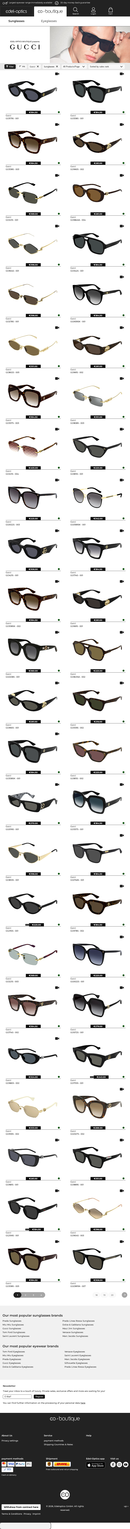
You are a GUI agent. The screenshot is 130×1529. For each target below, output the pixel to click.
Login (93, 14)
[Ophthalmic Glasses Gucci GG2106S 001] (32, 1207)
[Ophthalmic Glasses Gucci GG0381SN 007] (97, 1258)
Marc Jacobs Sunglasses (75, 1336)
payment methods (54, 1440)
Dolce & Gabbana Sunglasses (78, 1324)
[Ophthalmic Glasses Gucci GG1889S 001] (97, 1156)
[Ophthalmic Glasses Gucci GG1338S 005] (32, 1258)
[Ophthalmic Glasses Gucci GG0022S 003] (32, 496)
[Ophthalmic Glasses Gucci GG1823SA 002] (97, 648)
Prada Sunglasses (12, 1321)
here (83, 1403)
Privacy (27, 1514)
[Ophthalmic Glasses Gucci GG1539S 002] (97, 699)
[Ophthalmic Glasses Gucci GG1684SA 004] (97, 191)
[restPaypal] (20, 1464)
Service (48, 1435)
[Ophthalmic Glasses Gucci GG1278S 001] (32, 293)
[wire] (7, 1469)
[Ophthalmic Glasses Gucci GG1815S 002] (97, 750)
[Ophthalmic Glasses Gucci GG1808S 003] (97, 394)
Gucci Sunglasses (12, 1328)
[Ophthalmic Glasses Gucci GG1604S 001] (32, 242)
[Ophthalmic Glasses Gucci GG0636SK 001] (97, 293)
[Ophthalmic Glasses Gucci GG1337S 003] (32, 394)
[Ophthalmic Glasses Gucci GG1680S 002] (32, 1054)
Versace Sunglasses (72, 1332)
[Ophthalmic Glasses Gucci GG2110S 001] (32, 902)
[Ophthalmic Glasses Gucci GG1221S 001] (32, 191)
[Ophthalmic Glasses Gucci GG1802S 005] (32, 344)
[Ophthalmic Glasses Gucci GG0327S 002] (97, 1105)
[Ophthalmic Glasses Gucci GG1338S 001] (97, 90)
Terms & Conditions (12, 1514)
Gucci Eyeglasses (12, 1363)
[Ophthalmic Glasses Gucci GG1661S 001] (97, 597)
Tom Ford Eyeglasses (14, 1351)
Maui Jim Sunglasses (73, 1328)
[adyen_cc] (4, 1464)
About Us (7, 1435)
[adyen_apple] (29, 1464)
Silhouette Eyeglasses (76, 1363)
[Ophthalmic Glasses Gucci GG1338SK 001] (32, 750)
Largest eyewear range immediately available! (30, 2)
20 (112, 1295)
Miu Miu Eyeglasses (13, 1355)
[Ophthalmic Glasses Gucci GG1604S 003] (97, 1207)
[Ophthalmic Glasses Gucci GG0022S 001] (97, 953)
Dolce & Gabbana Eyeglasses (18, 1367)
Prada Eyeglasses (12, 1359)
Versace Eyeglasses (75, 1351)
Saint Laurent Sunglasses (16, 1336)
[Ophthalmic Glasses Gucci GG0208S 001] (32, 648)
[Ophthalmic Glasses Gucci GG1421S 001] (32, 547)
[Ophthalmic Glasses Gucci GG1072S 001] (97, 1004)
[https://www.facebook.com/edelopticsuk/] (113, 1465)
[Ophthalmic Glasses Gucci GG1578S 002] (97, 902)
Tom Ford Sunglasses (14, 1332)
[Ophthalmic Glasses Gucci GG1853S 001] (32, 851)
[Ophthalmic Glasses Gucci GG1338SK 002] (32, 597)
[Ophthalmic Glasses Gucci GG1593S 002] (32, 1105)
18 (96, 1295)
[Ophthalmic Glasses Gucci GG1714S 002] (32, 1004)
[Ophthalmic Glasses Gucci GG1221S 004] (32, 445)
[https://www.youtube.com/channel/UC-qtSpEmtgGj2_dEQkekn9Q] (125, 1465)
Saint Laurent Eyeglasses (78, 1355)
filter (11, 66)
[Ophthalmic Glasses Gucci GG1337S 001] (97, 801)
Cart (111, 14)
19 (104, 1295)
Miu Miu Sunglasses (13, 1324)
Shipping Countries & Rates (58, 1444)
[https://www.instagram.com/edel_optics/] (119, 1465)
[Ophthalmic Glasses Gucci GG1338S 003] (32, 141)
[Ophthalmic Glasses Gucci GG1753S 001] (97, 1054)
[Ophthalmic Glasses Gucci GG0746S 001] (97, 851)
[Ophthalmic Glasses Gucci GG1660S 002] (97, 141)
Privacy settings (10, 1440)
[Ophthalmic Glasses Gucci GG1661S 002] (97, 344)
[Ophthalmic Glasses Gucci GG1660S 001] (32, 699)
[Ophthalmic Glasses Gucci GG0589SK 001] (97, 496)
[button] (16, 11)
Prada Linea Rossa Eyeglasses (80, 1367)
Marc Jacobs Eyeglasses (77, 1359)
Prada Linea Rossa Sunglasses (78, 1321)
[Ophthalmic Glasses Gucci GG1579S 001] (32, 90)
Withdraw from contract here (21, 1507)
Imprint (36, 1514)
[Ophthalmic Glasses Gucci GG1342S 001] (97, 242)
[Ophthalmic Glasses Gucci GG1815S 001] (97, 445)
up (125, 1506)
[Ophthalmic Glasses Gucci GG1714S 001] (97, 547)
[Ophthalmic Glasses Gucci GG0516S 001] (32, 801)
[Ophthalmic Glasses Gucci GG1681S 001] (32, 1156)
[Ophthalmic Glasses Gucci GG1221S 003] (32, 953)
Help (88, 1435)
